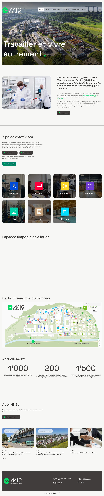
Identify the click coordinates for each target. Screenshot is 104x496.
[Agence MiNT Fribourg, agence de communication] (55, 493)
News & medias (75, 9)
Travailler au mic (56, 9)
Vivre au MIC (66, 9)
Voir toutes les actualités (12, 417)
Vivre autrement (27, 153)
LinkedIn (83, 482)
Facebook (78, 482)
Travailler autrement (11, 153)
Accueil (41, 9)
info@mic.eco (56, 483)
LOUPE (91, 9)
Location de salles (10, 163)
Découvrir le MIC (64, 113)
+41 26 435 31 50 (57, 482)
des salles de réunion (89, 95)
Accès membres (95, 9)
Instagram (81, 482)
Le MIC (47, 9)
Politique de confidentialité (84, 479)
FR (100, 9)
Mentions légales (82, 478)
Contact (84, 9)
